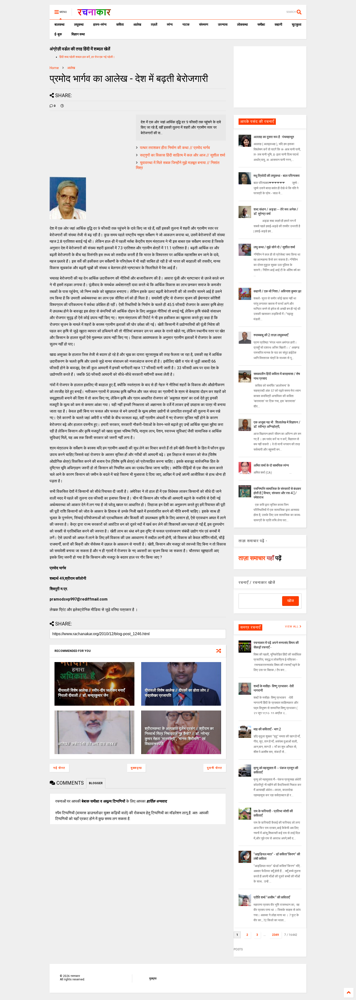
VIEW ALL (292, 626)
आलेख (137, 24)
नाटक (185, 24)
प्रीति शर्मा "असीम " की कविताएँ (272, 897)
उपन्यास (222, 24)
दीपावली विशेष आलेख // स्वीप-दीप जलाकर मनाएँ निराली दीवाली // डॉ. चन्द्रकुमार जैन (91, 693)
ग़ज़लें (154, 24)
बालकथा (59, 24)
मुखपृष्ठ (152, 978)
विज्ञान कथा (78, 34)
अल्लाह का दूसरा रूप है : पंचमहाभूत (274, 137)
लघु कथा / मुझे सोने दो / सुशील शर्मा (274, 247)
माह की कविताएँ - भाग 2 (267, 729)
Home (54, 68)
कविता (120, 24)
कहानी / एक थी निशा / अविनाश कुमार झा (277, 291)
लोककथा (242, 24)
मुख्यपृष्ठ (136, 768)
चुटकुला (296, 24)
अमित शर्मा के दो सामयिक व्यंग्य (271, 465)
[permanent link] (62, 105)
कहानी (278, 24)
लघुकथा (79, 24)
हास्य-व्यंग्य (100, 24)
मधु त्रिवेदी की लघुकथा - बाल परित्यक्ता (277, 176)
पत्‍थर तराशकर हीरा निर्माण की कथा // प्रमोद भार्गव (175, 147)
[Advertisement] (270, 76)
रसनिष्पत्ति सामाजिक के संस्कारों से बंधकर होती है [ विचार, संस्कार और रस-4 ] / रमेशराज (277, 493)
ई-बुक (58, 34)
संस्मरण (203, 24)
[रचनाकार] (94, 13)
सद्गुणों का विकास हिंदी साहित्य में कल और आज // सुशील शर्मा (182, 155)
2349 (275, 935)
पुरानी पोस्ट (214, 768)
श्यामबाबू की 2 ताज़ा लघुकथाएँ (271, 335)
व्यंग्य (170, 24)
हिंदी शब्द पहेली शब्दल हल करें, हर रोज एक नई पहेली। (87, 57)
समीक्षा (261, 24)
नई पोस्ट (59, 768)
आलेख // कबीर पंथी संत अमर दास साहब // (87, 744)
